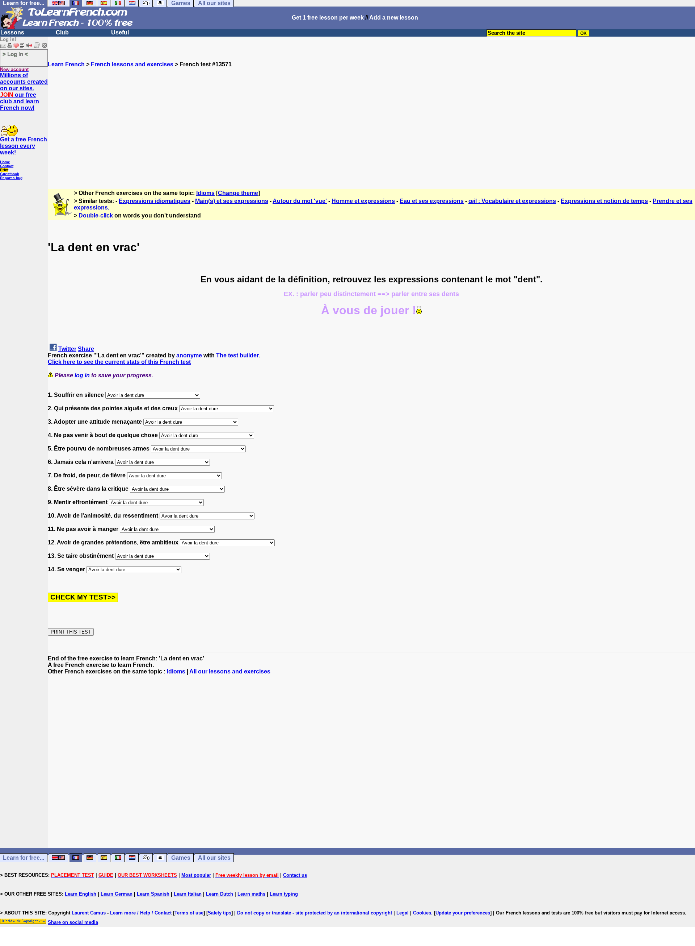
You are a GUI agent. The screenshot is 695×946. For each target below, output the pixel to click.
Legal (402, 913)
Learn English (80, 894)
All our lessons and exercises (229, 671)
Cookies (422, 913)
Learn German (116, 894)
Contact (6, 166)
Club (62, 32)
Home (5, 162)
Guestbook (9, 174)
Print (4, 170)
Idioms (205, 193)
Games (180, 858)
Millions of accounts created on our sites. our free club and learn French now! (24, 91)
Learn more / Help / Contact (141, 913)
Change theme (238, 193)
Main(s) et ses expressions (231, 201)
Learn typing (284, 894)
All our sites (214, 858)
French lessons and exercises (132, 64)
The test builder (237, 355)
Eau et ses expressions (432, 201)
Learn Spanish (153, 894)
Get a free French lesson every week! (23, 145)
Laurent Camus (89, 913)
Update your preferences (462, 913)
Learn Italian (188, 894)
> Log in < (15, 54)
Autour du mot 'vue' (300, 201)
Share (86, 349)
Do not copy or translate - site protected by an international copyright (314, 913)
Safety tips (219, 913)
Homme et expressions (363, 201)
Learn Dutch (219, 894)
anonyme (189, 355)
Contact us (295, 875)
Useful (120, 32)
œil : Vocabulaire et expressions (512, 201)
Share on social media (73, 922)
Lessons (12, 32)
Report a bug (11, 178)
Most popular (196, 875)
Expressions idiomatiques (154, 201)
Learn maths (251, 894)
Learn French (66, 64)
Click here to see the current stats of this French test (119, 362)
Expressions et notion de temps (604, 201)
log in (82, 375)
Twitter (67, 349)
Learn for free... (23, 858)
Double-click (96, 215)
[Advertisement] (371, 118)
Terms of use (188, 913)
